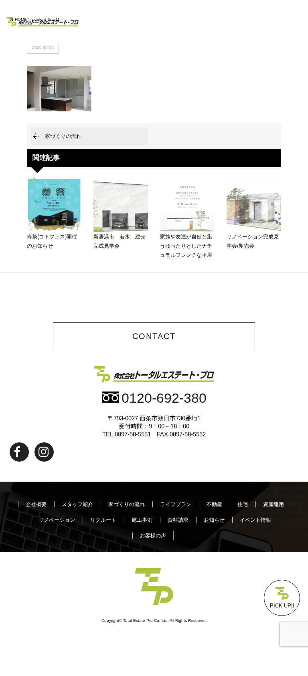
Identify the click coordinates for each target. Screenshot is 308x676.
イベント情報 (255, 520)
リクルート (103, 520)
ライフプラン (175, 504)
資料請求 (178, 520)
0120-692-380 (164, 398)
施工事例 (142, 520)
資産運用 (273, 504)
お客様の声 (153, 536)
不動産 (214, 504)
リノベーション (56, 520)
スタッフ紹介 (77, 504)
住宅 (242, 504)
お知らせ (214, 520)
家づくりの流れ (63, 136)
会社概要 (36, 504)
